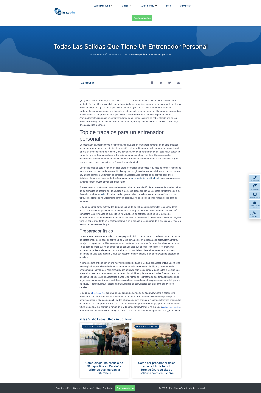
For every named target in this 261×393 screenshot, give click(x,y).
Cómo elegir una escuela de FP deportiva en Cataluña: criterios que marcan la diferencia (104, 368)
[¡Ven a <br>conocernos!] (255, 185)
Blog (98, 388)
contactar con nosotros (171, 307)
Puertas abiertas (125, 388)
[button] (103, 5)
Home (93, 54)
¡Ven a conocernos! (255, 188)
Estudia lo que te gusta (255, 206)
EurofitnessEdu (63, 388)
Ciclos (76, 388)
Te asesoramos (255, 197)
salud (103, 194)
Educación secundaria (108, 54)
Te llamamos (255, 180)
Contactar (108, 388)
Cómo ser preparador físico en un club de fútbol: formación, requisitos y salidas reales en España (156, 368)
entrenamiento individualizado (146, 178)
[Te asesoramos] (255, 194)
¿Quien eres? (87, 388)
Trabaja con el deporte (254, 215)
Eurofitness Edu (98, 293)
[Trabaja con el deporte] (255, 212)
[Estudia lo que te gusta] (255, 202)
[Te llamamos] (255, 177)
